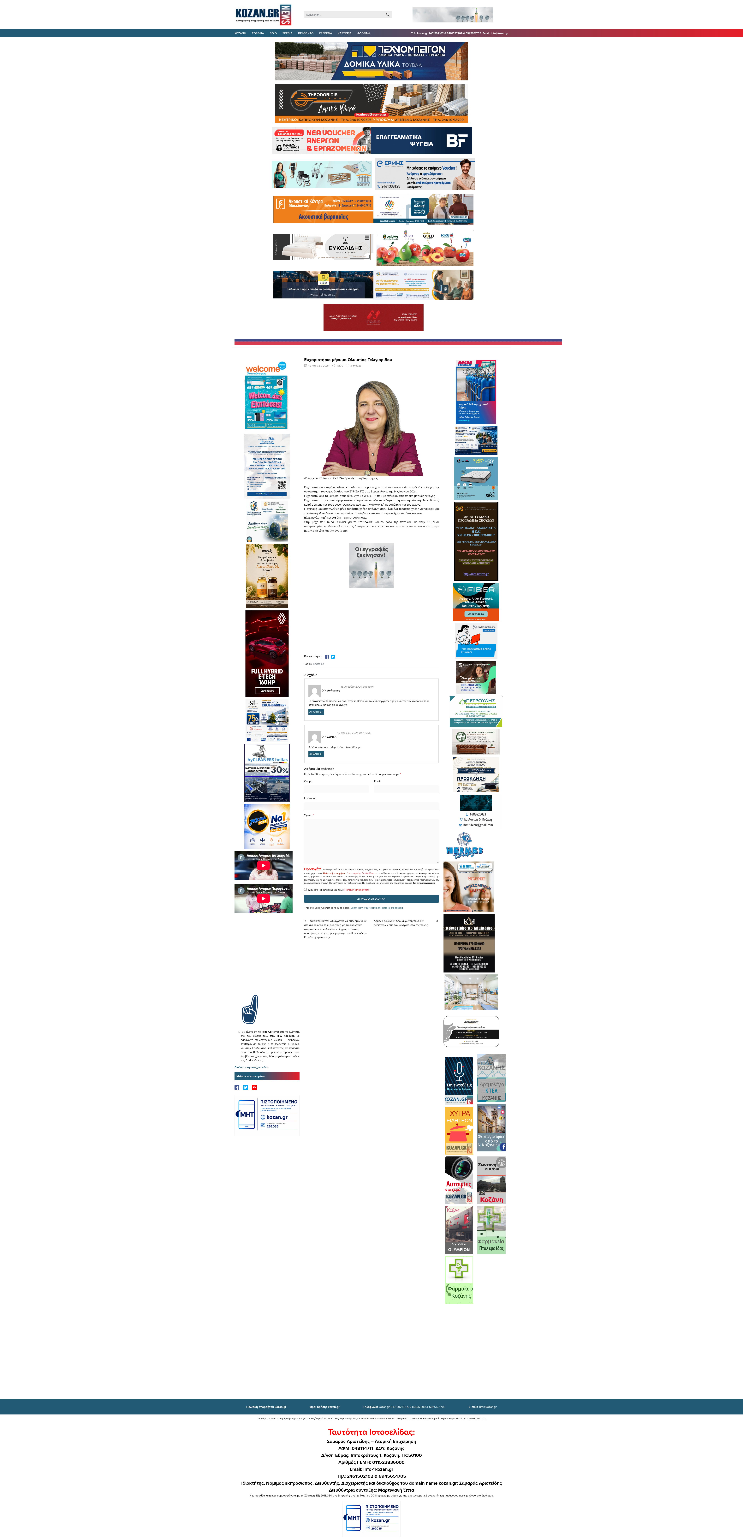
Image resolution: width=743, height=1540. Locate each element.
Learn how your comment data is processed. (377, 908)
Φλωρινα (363, 33)
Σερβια (287, 33)
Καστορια (345, 33)
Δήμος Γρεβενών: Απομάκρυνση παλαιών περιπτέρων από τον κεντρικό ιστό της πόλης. (401, 923)
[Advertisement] (267, 960)
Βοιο (273, 33)
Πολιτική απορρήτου (334, 873)
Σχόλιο (308, 815)
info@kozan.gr (483, 1407)
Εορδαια (258, 33)
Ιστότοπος (310, 798)
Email (377, 781)
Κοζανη (240, 33)
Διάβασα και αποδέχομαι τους (339, 890)
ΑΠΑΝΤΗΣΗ (316, 711)
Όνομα (308, 781)
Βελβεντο (305, 33)
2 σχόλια (355, 366)
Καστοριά (318, 664)
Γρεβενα (325, 33)
